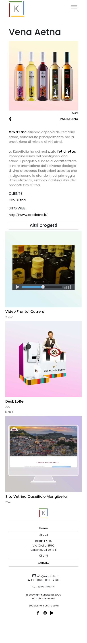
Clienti (43, 555)
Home (43, 528)
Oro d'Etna (17, 200)
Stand (9, 412)
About (43, 535)
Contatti (43, 563)
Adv (75, 113)
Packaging (69, 119)
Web (7, 502)
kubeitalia (16, 9)
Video (8, 317)
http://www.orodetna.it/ (28, 215)
